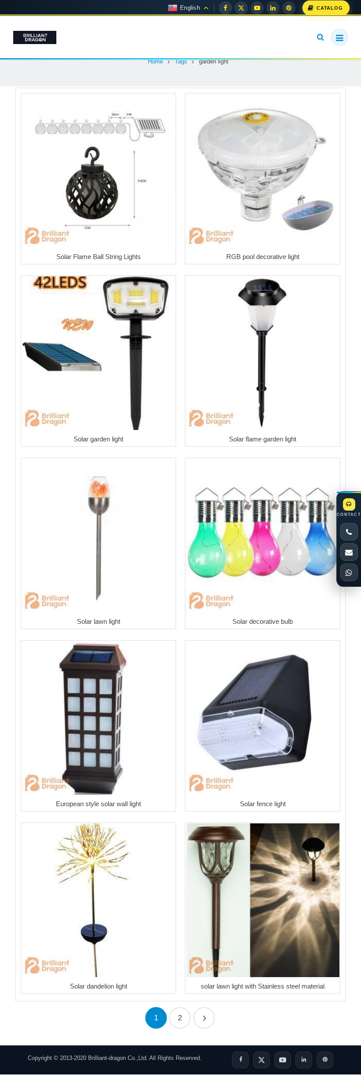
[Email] (349, 552)
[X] (241, 8)
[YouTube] (257, 8)
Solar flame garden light (262, 439)
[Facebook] (225, 8)
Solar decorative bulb (262, 621)
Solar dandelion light (98, 986)
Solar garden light (98, 439)
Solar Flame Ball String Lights (98, 256)
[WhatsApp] (349, 572)
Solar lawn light (98, 621)
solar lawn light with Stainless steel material (262, 986)
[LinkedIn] (273, 8)
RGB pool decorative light (262, 256)
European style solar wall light (98, 804)
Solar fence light (263, 804)
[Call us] (349, 532)
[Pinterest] (288, 8)
